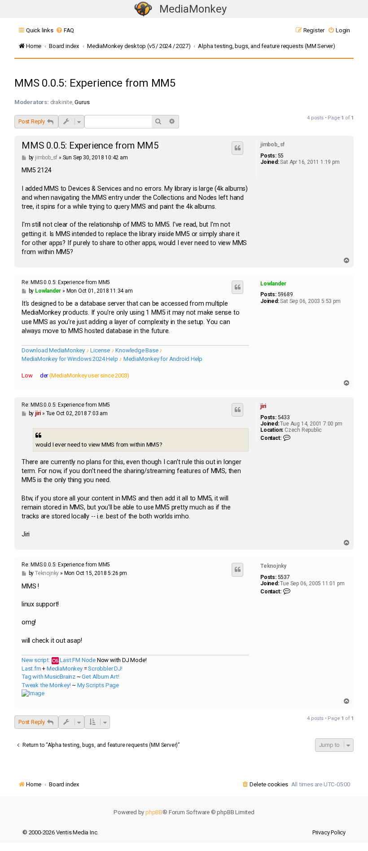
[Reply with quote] (237, 148)
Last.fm (31, 668)
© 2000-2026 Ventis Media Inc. (60, 832)
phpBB (153, 812)
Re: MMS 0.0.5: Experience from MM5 (66, 282)
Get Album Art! (100, 676)
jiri (263, 406)
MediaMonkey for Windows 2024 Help (70, 358)
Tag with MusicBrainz (48, 676)
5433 (284, 417)
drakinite (61, 102)
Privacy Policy (329, 832)
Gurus (81, 102)
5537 (284, 577)
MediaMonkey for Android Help (162, 358)
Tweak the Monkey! (46, 685)
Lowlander (273, 284)
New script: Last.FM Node (59, 660)
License (100, 350)
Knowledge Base (136, 350)
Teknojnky (273, 566)
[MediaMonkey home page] (143, 9)
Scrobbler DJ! (105, 668)
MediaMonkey (193, 9)
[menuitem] (65, 30)
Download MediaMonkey (53, 350)
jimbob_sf (272, 144)
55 (281, 156)
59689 (285, 294)
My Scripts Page (98, 685)
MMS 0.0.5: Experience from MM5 (94, 83)
